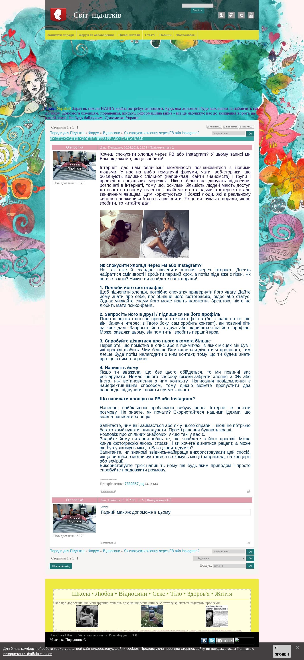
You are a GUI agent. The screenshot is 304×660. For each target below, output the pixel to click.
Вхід (231, 15)
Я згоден (282, 651)
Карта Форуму (118, 635)
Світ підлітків (97, 15)
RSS (135, 635)
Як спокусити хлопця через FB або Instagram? (161, 133)
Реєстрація (221, 15)
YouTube (251, 15)
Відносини (111, 133)
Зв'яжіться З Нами (62, 635)
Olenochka (74, 147)
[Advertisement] (152, 73)
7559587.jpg (134, 484)
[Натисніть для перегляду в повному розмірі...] (144, 257)
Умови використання (91, 635)
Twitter (241, 15)
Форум (93, 133)
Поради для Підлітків (67, 133)
